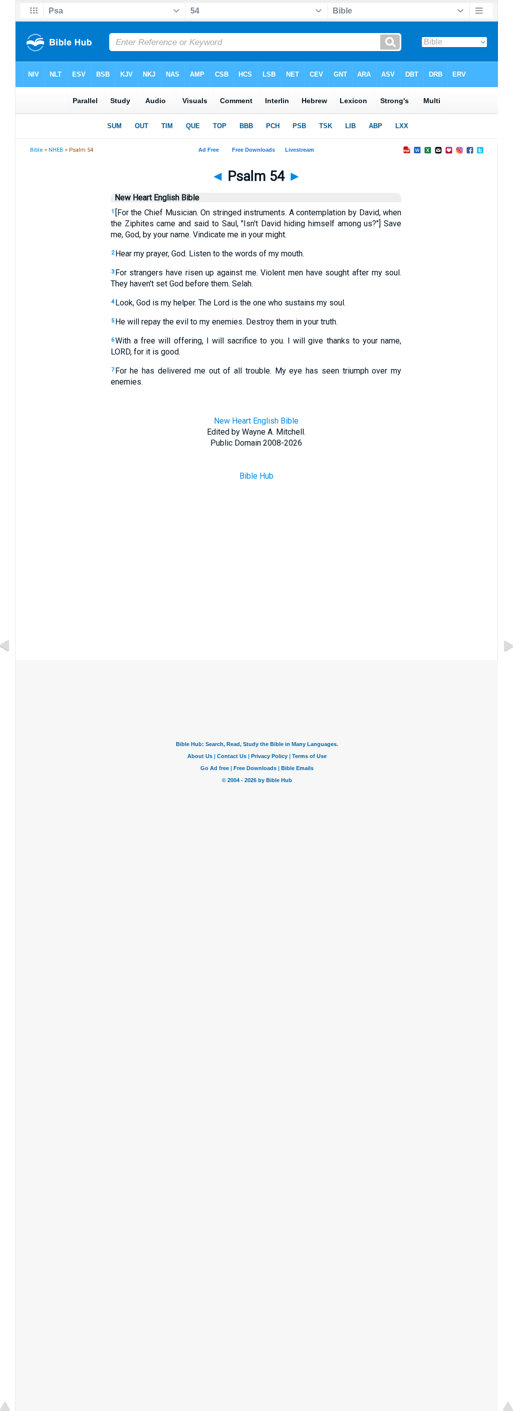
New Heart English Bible (256, 421)
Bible (36, 150)
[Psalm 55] (500, 668)
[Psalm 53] (12, 668)
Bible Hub (256, 476)
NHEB (56, 150)
